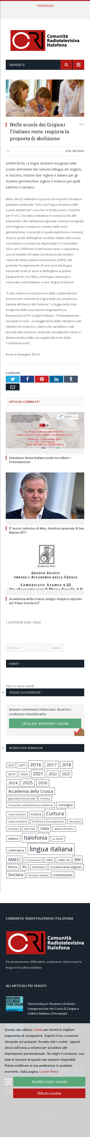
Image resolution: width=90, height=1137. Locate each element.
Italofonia (35, 837)
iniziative (13, 828)
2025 (28, 783)
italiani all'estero (64, 828)
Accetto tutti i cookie (49, 1081)
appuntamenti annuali (21, 798)
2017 (52, 764)
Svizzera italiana (38, 875)
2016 (35, 764)
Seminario (38, 867)
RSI (24, 867)
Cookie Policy (49, 1071)
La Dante (57, 838)
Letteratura (16, 850)
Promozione (33, 860)
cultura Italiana (17, 821)
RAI (78, 859)
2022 (52, 773)
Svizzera (15, 874)
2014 (11, 765)
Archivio (78, 151)
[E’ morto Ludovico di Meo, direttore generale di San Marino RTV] (45, 497)
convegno (65, 805)
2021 (38, 773)
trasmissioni (62, 875)
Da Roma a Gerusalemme (48, 821)
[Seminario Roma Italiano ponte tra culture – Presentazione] (45, 432)
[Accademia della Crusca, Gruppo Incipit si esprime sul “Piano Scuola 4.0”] (45, 568)
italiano (13, 838)
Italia (44, 828)
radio (49, 860)
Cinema (45, 798)
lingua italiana (51, 848)
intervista (29, 828)
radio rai (63, 860)
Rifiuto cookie (49, 1093)
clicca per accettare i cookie (45, 723)
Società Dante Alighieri (66, 867)
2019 (11, 774)
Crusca (36, 814)
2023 (66, 773)
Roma (12, 867)
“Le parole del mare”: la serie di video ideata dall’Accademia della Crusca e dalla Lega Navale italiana (46, 11)
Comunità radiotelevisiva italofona (30, 805)
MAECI (14, 859)
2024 (13, 782)
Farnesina (75, 821)
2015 (22, 765)
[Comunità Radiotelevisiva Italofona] (45, 40)
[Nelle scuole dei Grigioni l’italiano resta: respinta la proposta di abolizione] (45, 99)
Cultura (55, 813)
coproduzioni (17, 814)
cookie (37, 1030)
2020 (24, 774)
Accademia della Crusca (30, 791)
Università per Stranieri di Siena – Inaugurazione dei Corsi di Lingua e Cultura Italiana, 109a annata (53, 1008)
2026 (42, 782)
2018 (68, 151)
